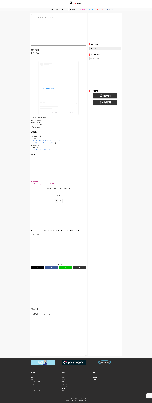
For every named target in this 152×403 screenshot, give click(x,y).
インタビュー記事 (35, 381)
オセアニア (64, 384)
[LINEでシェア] (65, 267)
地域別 (63, 377)
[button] (84, 234)
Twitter (94, 379)
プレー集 (33, 377)
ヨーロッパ (64, 386)
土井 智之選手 (82, 230)
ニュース (33, 374)
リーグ (32, 386)
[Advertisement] (58, 32)
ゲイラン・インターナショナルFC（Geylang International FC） (46, 230)
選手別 (63, 372)
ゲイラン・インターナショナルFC (42, 150)
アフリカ (64, 381)
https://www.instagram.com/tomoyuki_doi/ (42, 184)
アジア (63, 379)
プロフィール (74, 230)
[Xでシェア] (37, 267)
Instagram (95, 377)
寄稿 (32, 379)
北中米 (63, 388)
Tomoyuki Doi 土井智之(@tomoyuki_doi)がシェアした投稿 (58, 112)
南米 (63, 391)
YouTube (95, 374)
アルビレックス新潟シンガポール (41, 140)
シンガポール (56, 140)
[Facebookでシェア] (51, 267)
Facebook (95, 381)
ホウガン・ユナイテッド (39, 143)
